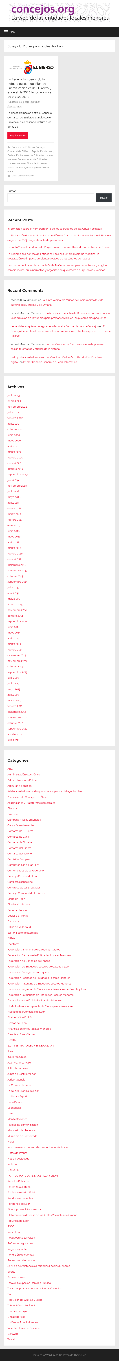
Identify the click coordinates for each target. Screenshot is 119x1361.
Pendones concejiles (20, 1198)
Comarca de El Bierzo (23, 147)
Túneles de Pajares (18, 1311)
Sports (11, 1271)
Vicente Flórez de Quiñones (24, 1328)
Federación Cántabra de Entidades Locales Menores (39, 955)
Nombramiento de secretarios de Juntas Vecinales (37, 1147)
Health (11, 1040)
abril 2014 (13, 638)
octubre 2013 (15, 666)
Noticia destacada (18, 1158)
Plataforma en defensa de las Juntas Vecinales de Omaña (42, 1215)
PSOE (10, 1226)
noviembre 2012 (17, 717)
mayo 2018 (13, 497)
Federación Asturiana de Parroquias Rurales (33, 949)
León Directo (15, 1102)
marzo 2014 (14, 643)
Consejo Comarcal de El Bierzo (25, 893)
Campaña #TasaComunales (24, 819)
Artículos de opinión (19, 785)
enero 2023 (14, 400)
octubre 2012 (15, 723)
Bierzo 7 (12, 808)
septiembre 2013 (17, 672)
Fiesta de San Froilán (20, 1017)
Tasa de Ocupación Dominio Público (29, 1282)
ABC (10, 768)
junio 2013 (13, 683)
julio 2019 (13, 480)
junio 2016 (13, 531)
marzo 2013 (14, 700)
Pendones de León (19, 1203)
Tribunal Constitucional (21, 1305)
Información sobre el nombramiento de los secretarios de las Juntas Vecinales (54, 228)
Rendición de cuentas (20, 1254)
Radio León (14, 1232)
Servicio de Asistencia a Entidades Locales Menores (38, 1265)
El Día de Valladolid (19, 927)
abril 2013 (13, 694)
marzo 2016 (14, 547)
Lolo (10, 1113)
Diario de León (16, 898)
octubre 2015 (15, 576)
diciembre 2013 (16, 655)
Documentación (17, 910)
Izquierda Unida (16, 1056)
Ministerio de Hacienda (21, 1130)
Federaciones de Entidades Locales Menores (34, 1000)
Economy (13, 921)
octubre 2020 (15, 429)
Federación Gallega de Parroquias (27, 972)
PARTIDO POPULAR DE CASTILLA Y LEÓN (32, 1175)
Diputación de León (42, 151)
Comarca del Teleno (19, 853)
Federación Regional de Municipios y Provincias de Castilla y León (47, 989)
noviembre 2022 (17, 406)
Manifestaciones (17, 1119)
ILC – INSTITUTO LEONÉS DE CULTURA (31, 1045)
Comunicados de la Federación (26, 870)
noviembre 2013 (17, 660)
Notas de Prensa (17, 1152)
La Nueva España (17, 1096)
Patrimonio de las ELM (21, 1192)
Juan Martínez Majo (19, 1062)
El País (11, 938)
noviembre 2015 (17, 570)
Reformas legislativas (20, 1243)
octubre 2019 (15, 468)
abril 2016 (13, 542)
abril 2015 (13, 593)
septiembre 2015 (17, 581)
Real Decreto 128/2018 (21, 1237)
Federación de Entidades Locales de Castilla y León (38, 966)
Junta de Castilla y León (21, 1073)
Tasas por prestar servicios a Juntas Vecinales (34, 1288)
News (10, 1141)
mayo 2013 (13, 689)
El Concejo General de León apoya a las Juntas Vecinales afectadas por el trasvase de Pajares (61, 331)
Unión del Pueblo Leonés (22, 1322)
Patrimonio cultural (19, 1186)
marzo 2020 (14, 451)
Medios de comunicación (22, 1124)
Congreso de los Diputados (23, 887)
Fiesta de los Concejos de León (26, 1011)
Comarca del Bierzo (19, 848)
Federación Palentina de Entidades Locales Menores (39, 983)
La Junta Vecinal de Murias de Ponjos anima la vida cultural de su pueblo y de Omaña (58, 247)
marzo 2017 (14, 514)
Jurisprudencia (16, 1079)
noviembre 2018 (17, 485)
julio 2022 (13, 412)
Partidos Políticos (18, 1181)
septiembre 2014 (17, 621)
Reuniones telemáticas (21, 1260)
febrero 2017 (14, 519)
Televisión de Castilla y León (24, 1299)
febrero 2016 (15, 553)
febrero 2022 (15, 417)
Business (12, 814)
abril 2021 (13, 423)
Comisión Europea (18, 859)
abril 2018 (13, 502)
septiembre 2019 (17, 474)
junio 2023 (13, 395)
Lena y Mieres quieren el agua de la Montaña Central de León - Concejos (55, 326)
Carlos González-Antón (21, 825)
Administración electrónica (23, 774)
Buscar (11, 191)
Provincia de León (18, 1220)
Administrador (14, 106)
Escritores (13, 944)
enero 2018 (14, 508)
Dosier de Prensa (17, 915)
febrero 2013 (14, 706)
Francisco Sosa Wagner (21, 1034)
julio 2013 (13, 677)
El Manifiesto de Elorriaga (22, 932)
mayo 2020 (14, 440)
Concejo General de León (22, 876)
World (11, 1339)
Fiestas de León (17, 1023)
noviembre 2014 (17, 610)
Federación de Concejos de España (28, 960)
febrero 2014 (14, 649)
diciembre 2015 (16, 564)
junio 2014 (13, 627)
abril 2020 (13, 446)
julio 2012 (13, 739)
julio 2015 (13, 587)
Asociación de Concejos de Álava (27, 797)
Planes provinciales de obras (24, 1209)
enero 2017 (14, 525)
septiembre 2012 (17, 728)
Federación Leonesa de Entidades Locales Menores (38, 977)
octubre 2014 (15, 615)
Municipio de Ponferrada (22, 1136)
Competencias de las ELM (23, 864)
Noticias (12, 1164)
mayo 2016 (13, 536)
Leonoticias (14, 1107)
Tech (10, 1294)
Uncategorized (16, 1316)
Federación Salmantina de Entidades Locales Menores (40, 994)
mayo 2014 (13, 632)
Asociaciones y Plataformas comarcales (31, 802)
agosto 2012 (14, 734)
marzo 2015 (14, 598)
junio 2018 (13, 491)
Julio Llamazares (17, 1068)
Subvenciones (15, 1277)
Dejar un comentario (23, 175)
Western (12, 1333)
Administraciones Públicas (23, 780)
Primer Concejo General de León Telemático (50, 362)
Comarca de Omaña (19, 842)
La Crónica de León (19, 1085)
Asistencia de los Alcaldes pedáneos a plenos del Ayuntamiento (45, 791)
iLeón (10, 1051)
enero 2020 (14, 463)
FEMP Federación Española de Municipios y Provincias (40, 1006)
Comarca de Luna (18, 836)
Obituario (13, 1169)
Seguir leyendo (18, 135)
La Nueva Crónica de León (23, 1090)
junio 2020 (13, 435)
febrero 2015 (14, 604)
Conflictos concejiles (20, 881)
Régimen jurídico (17, 1249)
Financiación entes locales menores (29, 1028)
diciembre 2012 (16, 711)
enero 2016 (14, 559)
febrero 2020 (15, 457)
